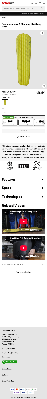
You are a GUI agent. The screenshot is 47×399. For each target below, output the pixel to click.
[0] (36, 3)
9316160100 (11, 349)
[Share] (42, 33)
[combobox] (23, 8)
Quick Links (7, 369)
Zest (5, 103)
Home (4, 17)
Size (4, 108)
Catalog (5, 375)
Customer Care (8, 330)
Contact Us (6, 357)
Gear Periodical (8, 381)
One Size (6, 112)
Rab (3, 21)
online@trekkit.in (13, 353)
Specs (6, 188)
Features (8, 179)
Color (6, 97)
